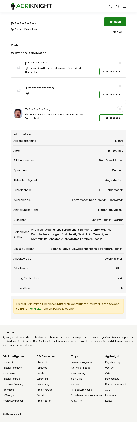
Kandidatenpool (12, 378)
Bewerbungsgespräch (83, 362)
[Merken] (120, 63)
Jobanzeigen (9, 373)
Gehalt (40, 395)
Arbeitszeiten (44, 400)
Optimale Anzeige (80, 367)
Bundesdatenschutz (116, 384)
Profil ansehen (111, 71)
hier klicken (35, 308)
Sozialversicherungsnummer (86, 395)
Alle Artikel (76, 400)
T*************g (38, 109)
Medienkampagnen (13, 400)
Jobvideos (8, 389)
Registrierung (112, 362)
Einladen (115, 21)
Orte (107, 373)
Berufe (40, 373)
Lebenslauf (43, 378)
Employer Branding (13, 384)
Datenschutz (112, 378)
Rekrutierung (78, 373)
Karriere (75, 384)
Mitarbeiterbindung (81, 389)
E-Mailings (8, 395)
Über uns (110, 367)
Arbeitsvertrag (45, 389)
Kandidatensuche (12, 367)
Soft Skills (76, 378)
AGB (107, 389)
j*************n (37, 63)
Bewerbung (43, 384)
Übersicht (8, 362)
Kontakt (109, 400)
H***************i (40, 88)
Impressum (111, 395)
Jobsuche (42, 367)
